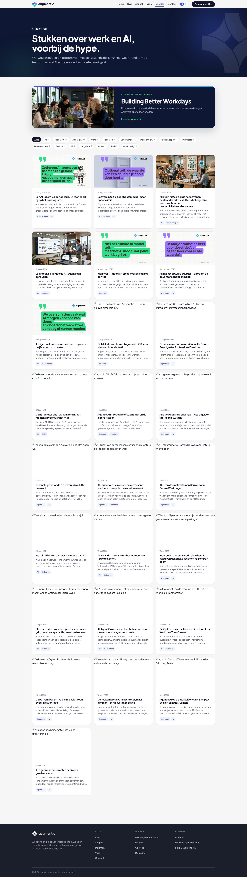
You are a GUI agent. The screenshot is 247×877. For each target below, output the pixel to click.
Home (121, 3)
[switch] (184, 4)
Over (129, 3)
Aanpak (139, 3)
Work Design (130, 146)
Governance (127, 139)
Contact (172, 3)
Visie (149, 3)
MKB (114, 146)
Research (109, 139)
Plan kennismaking (203, 4)
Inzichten (159, 3)
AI (47, 139)
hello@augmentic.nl (185, 847)
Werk (94, 139)
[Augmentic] (43, 833)
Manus (101, 146)
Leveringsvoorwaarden (147, 837)
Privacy (139, 842)
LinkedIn (179, 837)
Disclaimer (140, 852)
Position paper (169, 139)
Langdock (86, 146)
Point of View (147, 139)
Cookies (139, 847)
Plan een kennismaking (187, 842)
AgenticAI (78, 139)
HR (72, 146)
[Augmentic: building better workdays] (43, 4)
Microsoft (188, 139)
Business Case (42, 146)
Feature (60, 146)
